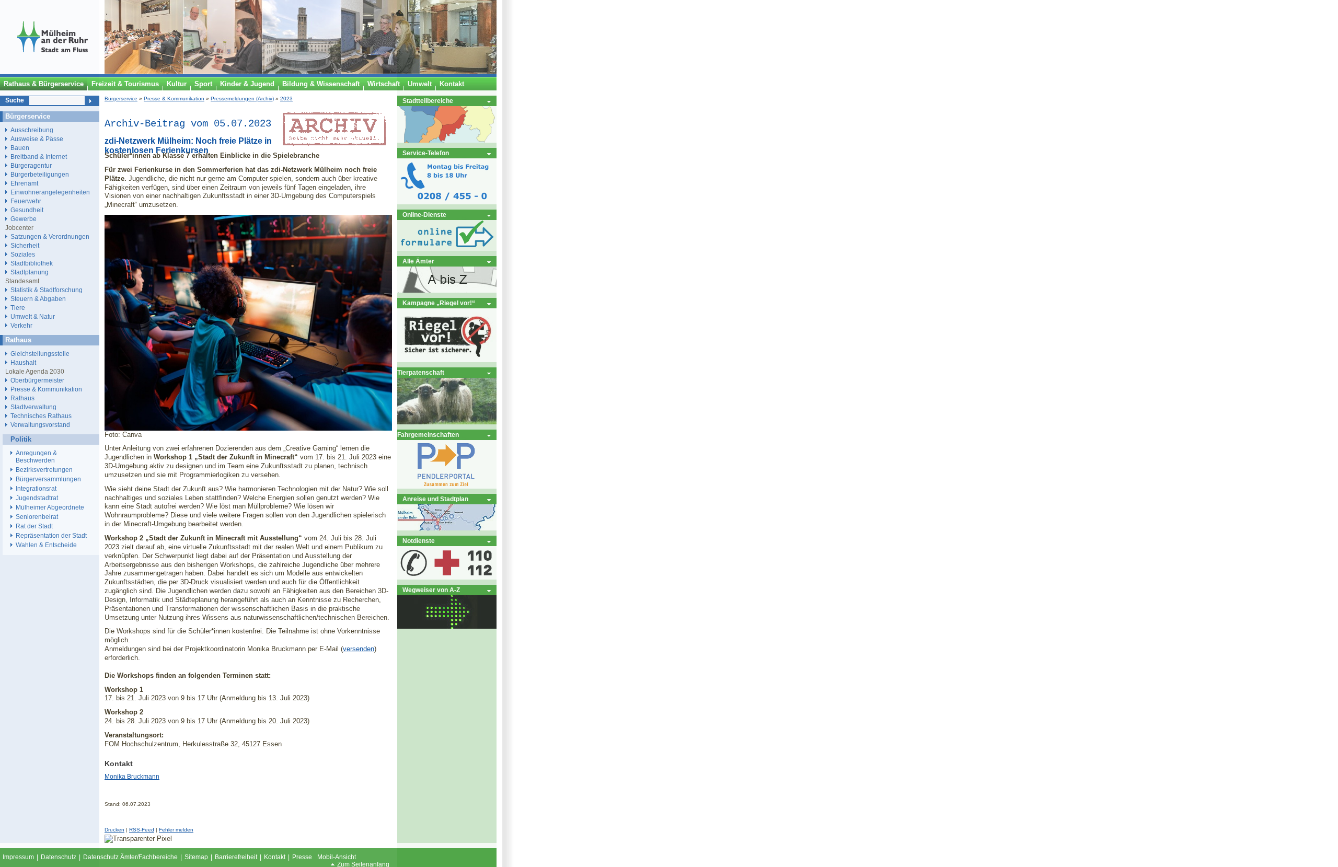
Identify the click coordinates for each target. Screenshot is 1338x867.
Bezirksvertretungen (44, 469)
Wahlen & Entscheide (46, 545)
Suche (14, 100)
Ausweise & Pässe (36, 138)
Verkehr (21, 325)
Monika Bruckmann (132, 776)
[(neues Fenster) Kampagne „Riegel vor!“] (447, 360)
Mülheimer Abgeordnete (50, 507)
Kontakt (274, 857)
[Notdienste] (447, 577)
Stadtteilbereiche (427, 100)
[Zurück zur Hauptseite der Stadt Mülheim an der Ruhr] (52, 71)
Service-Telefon (425, 152)
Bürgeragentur (31, 165)
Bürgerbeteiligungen (39, 174)
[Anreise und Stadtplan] (447, 528)
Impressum (18, 857)
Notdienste (418, 540)
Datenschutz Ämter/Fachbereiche (130, 857)
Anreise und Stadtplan (435, 498)
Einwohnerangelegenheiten (50, 192)
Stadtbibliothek (31, 263)
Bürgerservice (121, 98)
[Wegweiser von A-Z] (447, 626)
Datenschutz (58, 857)
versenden (358, 649)
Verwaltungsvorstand (40, 424)
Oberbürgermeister (37, 380)
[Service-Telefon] (447, 202)
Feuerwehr (25, 201)
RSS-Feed (141, 830)
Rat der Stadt (34, 526)
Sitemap (196, 857)
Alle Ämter (418, 261)
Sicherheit (24, 245)
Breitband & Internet (38, 156)
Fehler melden (176, 830)
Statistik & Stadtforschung (46, 289)
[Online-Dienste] (447, 248)
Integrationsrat (36, 488)
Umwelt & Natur (32, 316)
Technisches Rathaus (41, 415)
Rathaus (22, 398)
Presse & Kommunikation (174, 98)
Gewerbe (23, 218)
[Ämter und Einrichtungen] (447, 290)
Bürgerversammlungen (48, 479)
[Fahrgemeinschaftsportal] (447, 486)
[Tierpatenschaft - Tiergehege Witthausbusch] (447, 422)
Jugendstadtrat (37, 498)
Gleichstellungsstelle (40, 353)
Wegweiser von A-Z (431, 589)
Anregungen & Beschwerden (36, 456)
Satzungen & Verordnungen (49, 236)
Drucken (114, 830)
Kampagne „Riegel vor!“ (438, 302)
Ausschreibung (31, 129)
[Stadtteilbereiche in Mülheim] (447, 140)
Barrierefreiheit (236, 857)
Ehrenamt (24, 183)
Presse (302, 857)
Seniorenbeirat (37, 517)
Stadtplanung (29, 272)
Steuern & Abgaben (38, 298)
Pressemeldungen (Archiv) (242, 98)
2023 (286, 98)
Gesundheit (26, 209)
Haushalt (23, 362)
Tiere (17, 307)
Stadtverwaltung (33, 406)
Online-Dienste (424, 214)
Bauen (19, 147)
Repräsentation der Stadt (51, 535)
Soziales (22, 254)
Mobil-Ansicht (336, 857)
